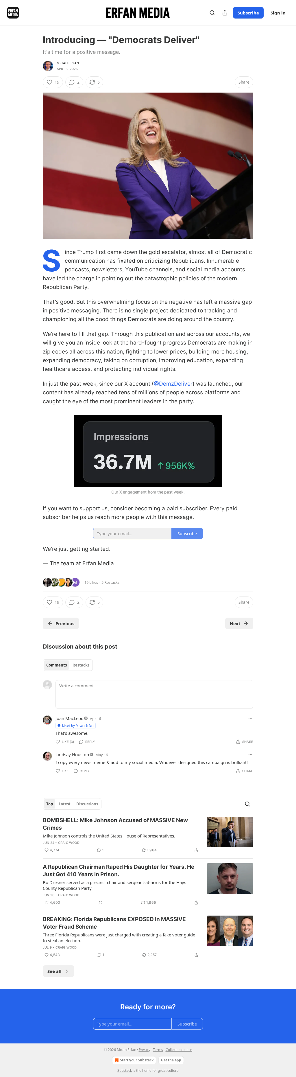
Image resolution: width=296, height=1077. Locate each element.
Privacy (144, 1049)
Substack (124, 1070)
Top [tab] (49, 804)
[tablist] (68, 665)
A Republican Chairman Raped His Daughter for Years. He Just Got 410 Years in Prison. (118, 871)
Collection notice (179, 1049)
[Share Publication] (225, 13)
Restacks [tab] (81, 665)
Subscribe (248, 13)
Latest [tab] (65, 804)
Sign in (278, 13)
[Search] (212, 13)
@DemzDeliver (173, 383)
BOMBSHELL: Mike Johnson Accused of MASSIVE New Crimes (115, 824)
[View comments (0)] (100, 902)
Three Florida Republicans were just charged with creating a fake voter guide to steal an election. (119, 937)
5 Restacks (110, 582)
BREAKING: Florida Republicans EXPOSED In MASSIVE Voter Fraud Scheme (114, 923)
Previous (65, 623)
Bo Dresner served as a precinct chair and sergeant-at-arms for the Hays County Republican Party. (114, 885)
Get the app (171, 1060)
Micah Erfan (68, 63)
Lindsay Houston (72, 754)
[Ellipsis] (250, 718)
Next (235, 623)
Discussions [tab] (87, 804)
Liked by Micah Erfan (78, 725)
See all (54, 971)
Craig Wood (68, 843)
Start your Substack (136, 1060)
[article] (148, 835)
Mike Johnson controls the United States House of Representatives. (109, 836)
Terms (158, 1049)
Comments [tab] (56, 665)
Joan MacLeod (70, 718)
